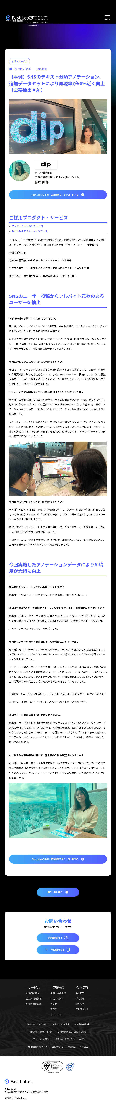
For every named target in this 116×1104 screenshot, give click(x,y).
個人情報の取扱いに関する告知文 (71, 1031)
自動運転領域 (32, 993)
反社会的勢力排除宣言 (37, 1046)
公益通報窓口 (57, 1046)
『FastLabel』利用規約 (36, 1024)
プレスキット (82, 1009)
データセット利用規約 (60, 1024)
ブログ (53, 1009)
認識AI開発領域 (34, 1004)
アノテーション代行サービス (27, 226)
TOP (7, 21)
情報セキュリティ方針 (64, 1039)
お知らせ (80, 1004)
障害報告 (72, 1046)
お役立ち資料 (57, 998)
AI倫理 (81, 1039)
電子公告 (84, 1046)
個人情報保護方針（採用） (41, 1031)
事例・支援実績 (18, 21)
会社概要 (80, 993)
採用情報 (80, 998)
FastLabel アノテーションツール (30, 231)
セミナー (54, 1004)
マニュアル (55, 1014)
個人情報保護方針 (82, 1024)
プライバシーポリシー (41, 1039)
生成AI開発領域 (34, 998)
